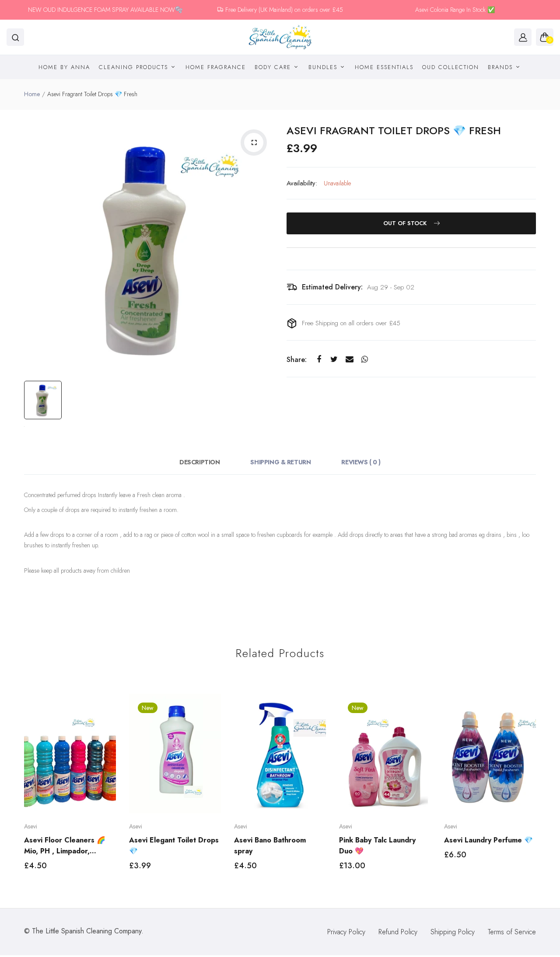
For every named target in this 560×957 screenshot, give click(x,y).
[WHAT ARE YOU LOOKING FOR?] (15, 37)
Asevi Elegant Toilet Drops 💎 (174, 845)
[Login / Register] (523, 37)
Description (199, 462)
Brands (501, 67)
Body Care (274, 67)
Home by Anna (64, 67)
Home (32, 94)
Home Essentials (384, 67)
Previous (23, 790)
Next (537, 790)
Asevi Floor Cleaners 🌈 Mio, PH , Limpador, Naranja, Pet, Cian (64, 845)
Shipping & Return (280, 462)
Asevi (30, 826)
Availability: (302, 183)
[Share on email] (349, 359)
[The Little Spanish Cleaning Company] (280, 37)
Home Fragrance (216, 67)
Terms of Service (512, 932)
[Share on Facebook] (318, 359)
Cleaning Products (135, 67)
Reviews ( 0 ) (361, 462)
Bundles (324, 67)
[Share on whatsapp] (364, 359)
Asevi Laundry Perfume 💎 (488, 840)
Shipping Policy (452, 932)
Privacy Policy (346, 932)
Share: (297, 360)
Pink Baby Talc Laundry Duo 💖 (377, 845)
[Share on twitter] (334, 359)
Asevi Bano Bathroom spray (270, 845)
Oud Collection (450, 67)
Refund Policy (397, 932)
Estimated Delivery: (332, 287)
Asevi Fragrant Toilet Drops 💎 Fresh (394, 130)
